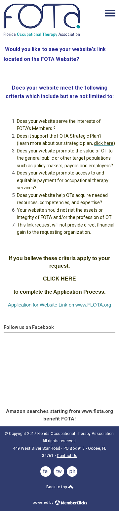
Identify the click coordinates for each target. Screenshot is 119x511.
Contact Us (67, 455)
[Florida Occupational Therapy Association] (42, 35)
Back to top (57, 487)
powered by (43, 502)
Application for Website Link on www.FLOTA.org (59, 305)
